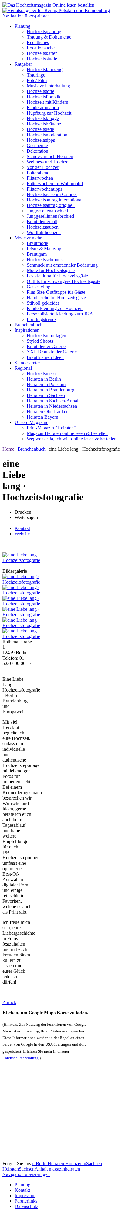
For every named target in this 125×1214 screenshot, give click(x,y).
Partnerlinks (26, 1200)
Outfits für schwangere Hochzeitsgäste (63, 281)
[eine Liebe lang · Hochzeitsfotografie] (21, 560)
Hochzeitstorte (40, 91)
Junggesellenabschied (47, 210)
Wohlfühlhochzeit (44, 232)
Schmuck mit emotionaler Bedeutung (62, 265)
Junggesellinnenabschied (50, 216)
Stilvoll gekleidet (43, 303)
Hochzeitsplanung (44, 31)
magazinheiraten (64, 1168)
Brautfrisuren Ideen (45, 357)
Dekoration (37, 151)
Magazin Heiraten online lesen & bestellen (67, 433)
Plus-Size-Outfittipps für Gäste (56, 292)
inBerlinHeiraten (48, 1163)
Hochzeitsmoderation (47, 134)
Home (8, 449)
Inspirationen (27, 330)
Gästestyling (38, 286)
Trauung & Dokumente (49, 37)
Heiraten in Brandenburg (50, 389)
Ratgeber (23, 64)
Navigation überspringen (26, 15)
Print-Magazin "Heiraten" (51, 427)
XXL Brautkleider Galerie (52, 351)
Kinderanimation (43, 107)
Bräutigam (37, 254)
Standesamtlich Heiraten (50, 156)
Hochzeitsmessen (43, 373)
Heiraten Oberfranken (48, 411)
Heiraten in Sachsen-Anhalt (53, 400)
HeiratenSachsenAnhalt (25, 1168)
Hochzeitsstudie (42, 58)
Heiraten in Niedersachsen (52, 406)
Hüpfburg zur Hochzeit (49, 113)
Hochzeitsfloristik (43, 96)
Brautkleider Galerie (46, 346)
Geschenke (37, 145)
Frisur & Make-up (44, 248)
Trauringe (36, 75)
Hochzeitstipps (41, 140)
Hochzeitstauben (43, 227)
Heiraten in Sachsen (46, 395)
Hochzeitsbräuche (44, 123)
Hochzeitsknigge (43, 118)
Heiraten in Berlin (44, 379)
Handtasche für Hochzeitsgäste (56, 297)
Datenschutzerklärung (20, 1058)
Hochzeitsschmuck (45, 259)
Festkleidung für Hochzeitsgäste (57, 275)
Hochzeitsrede (40, 129)
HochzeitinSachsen (83, 1163)
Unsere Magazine (31, 422)
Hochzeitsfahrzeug (44, 69)
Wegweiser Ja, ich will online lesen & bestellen (72, 438)
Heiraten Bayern (42, 417)
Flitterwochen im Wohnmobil (55, 183)
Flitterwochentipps (44, 189)
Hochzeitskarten (42, 53)
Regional (23, 368)
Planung (22, 26)
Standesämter (27, 362)
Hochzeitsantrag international (55, 199)
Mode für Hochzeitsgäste (51, 270)
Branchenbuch (28, 324)
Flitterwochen (40, 178)
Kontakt (22, 528)
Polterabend (38, 172)
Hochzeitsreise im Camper (52, 194)
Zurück (9, 1002)
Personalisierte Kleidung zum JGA (60, 313)
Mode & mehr (28, 237)
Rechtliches (38, 42)
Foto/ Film (37, 80)
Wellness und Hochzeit (49, 161)
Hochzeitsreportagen (46, 335)
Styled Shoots (40, 341)
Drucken (23, 512)
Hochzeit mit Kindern (47, 102)
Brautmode (37, 243)
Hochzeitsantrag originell (51, 205)
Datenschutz (26, 1206)
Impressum (25, 1195)
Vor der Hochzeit (43, 167)
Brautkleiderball (42, 221)
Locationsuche (41, 47)
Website (22, 533)
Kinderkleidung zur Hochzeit (55, 308)
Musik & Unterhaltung (48, 85)
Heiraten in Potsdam (46, 384)
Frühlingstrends (41, 319)
